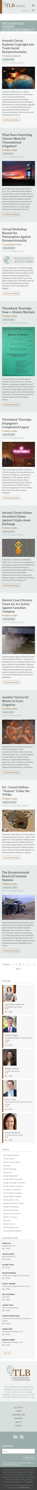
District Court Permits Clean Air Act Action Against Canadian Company (17, 605)
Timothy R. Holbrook (12, 56)
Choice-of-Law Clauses (11, 1162)
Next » (18, 968)
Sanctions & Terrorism (11, 1213)
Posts (10, 1012)
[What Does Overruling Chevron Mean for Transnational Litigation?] (18, 173)
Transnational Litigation (12, 1231)
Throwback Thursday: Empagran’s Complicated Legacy (17, 423)
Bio (6, 1012)
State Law (6, 1220)
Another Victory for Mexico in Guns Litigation (15, 701)
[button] (33, 10)
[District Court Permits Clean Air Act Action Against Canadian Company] (18, 639)
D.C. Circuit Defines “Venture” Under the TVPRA (16, 791)
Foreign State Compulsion (13, 1186)
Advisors (19, 1418)
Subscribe (29, 1457)
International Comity (11, 1200)
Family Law (7, 1172)
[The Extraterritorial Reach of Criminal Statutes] (18, 906)
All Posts (18, 1407)
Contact (19, 1426)
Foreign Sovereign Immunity (14, 1183)
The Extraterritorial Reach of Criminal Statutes (15, 876)
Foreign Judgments (10, 1176)
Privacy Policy (24, 1487)
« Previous (6, 964)
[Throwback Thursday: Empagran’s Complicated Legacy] (18, 454)
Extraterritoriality (17, 62)
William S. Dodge (10, 150)
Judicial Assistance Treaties (13, 1203)
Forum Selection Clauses (12, 1193)
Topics (18, 1411)
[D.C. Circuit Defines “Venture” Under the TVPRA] (18, 820)
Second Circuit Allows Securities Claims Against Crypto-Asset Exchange (17, 518)
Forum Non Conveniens (12, 1189)
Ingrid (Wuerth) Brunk (13, 244)
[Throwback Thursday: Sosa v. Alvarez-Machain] (18, 351)
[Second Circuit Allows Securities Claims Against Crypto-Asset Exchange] (18, 547)
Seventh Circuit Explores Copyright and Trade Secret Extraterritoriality (18, 46)
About (18, 1422)
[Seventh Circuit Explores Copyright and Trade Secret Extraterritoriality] (18, 77)
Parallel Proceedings (11, 1207)
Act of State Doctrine (11, 1155)
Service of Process (10, 1217)
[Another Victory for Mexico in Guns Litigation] (18, 731)
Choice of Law (15, 715)
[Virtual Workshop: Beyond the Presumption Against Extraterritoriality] (18, 259)
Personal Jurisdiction (11, 1210)
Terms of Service (12, 1464)
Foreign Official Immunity (12, 1179)
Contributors (18, 1415)
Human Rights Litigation (19, 323)
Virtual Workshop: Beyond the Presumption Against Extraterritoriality (16, 234)
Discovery (6, 1165)
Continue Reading (11, 120)
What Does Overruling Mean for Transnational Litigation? (17, 140)
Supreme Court (9, 1224)
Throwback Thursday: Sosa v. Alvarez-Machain (18, 310)
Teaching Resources (11, 1227)
